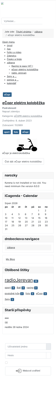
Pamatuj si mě (16, 362)
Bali (19, 287)
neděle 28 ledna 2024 (17, 327)
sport (6, 132)
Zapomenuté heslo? (15, 389)
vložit (25, 406)
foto (16, 132)
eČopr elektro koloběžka (23, 103)
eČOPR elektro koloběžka (28, 116)
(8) (6, 322)
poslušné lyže (12, 293)
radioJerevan (19, 280)
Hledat (48, 21)
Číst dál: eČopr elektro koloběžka (23, 161)
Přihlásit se (28, 381)
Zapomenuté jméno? (16, 392)
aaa (7, 317)
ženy (7, 299)
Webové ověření (31, 370)
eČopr (7, 94)
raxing (30, 287)
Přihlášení (28, 399)
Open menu (8, 42)
